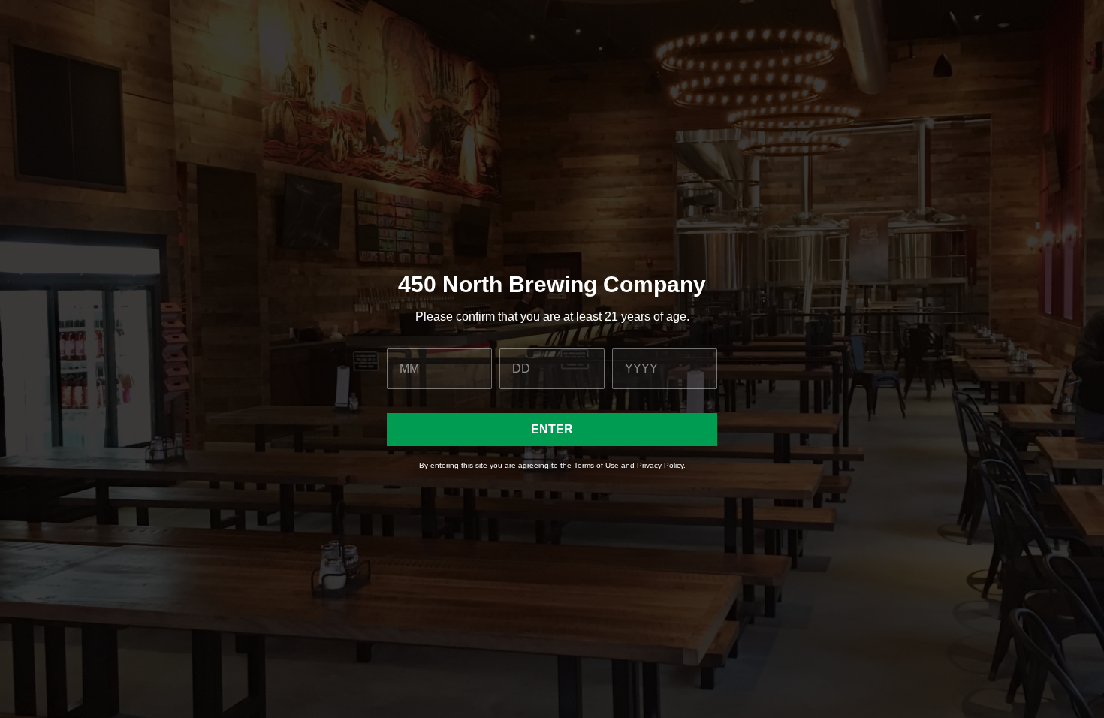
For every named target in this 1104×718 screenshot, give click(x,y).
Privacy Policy (660, 465)
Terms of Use (596, 465)
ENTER (552, 429)
